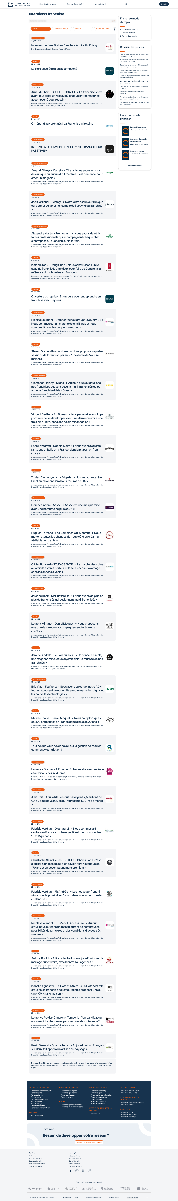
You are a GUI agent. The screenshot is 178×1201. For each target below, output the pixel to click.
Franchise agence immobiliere (71, 1105)
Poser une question (135, 165)
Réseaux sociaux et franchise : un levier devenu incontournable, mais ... (134, 71)
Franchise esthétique (128, 1117)
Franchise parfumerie (128, 1114)
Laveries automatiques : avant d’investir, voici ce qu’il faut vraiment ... (134, 55)
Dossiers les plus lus (132, 47)
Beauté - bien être (102, 29)
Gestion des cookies (132, 1197)
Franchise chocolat (67, 1095)
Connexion (164, 4)
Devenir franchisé (74, 1161)
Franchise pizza (36, 1093)
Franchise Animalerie (98, 1101)
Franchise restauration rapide (41, 1091)
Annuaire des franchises (37, 1163)
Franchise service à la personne (132, 1103)
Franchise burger (37, 1095)
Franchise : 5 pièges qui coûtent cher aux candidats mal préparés (134, 76)
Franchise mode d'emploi (129, 20)
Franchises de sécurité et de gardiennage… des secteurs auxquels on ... (134, 98)
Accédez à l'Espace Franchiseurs (89, 1142)
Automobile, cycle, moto (62, 29)
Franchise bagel (36, 1103)
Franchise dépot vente (99, 1097)
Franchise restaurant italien (40, 1108)
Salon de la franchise (35, 1161)
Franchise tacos (36, 1101)
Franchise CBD (96, 1099)
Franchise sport (96, 1093)
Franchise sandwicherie (39, 1099)
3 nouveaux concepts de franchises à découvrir (132, 92)
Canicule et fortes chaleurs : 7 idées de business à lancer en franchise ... (134, 66)
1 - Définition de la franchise (129, 29)
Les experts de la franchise (130, 117)
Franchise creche (127, 1105)
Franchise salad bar (38, 1106)
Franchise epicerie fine (69, 1093)
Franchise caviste (67, 1097)
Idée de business (74, 1156)
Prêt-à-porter (96, 1113)
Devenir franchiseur (35, 1166)
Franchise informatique (99, 1091)
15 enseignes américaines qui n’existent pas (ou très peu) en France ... (134, 60)
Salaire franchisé (74, 1163)
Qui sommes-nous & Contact (70, 1197)
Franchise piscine (37, 1115)
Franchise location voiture (130, 1091)
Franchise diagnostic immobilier (72, 1107)
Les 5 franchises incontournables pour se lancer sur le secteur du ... (134, 82)
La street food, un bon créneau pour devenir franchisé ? (134, 87)
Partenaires (32, 1156)
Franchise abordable (75, 1166)
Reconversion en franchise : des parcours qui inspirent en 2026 (134, 103)
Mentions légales (114, 1197)
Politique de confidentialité (93, 1197)
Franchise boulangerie (69, 1091)
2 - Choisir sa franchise (127, 32)
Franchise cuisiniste (98, 1103)
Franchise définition (35, 1158)
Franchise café (36, 1097)
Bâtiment (78, 29)
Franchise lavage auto (129, 1093)
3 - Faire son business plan (128, 36)
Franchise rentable (75, 1158)
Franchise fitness (127, 1112)
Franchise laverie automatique (101, 1095)
